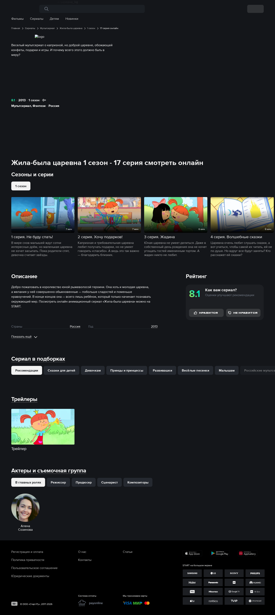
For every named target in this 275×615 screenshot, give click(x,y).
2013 (22, 100)
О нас (82, 551)
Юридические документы (30, 576)
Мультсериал (21, 106)
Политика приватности (27, 560)
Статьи (127, 551)
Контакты (84, 560)
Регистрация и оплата (27, 551)
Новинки (71, 18)
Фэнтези (39, 106)
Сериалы (36, 18)
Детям (54, 18)
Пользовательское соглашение (34, 568)
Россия (54, 106)
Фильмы (17, 18)
